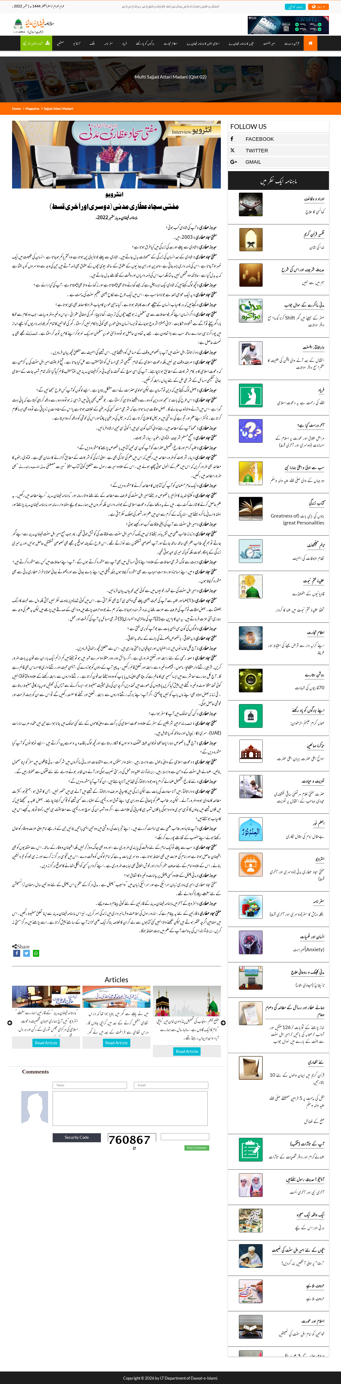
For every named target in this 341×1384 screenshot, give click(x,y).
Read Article (46, 1042)
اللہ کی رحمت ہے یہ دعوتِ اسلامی (300, 402)
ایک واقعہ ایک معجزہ (310, 1214)
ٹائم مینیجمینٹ (315, 545)
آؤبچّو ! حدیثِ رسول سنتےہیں (305, 1179)
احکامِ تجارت (170, 43)
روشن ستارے (314, 674)
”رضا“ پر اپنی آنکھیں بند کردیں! (302, 1263)
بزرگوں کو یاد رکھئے (145, 43)
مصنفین (60, 43)
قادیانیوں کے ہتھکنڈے (308, 593)
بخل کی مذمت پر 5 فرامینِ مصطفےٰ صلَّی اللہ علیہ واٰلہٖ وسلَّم (296, 1101)
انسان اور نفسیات (312, 936)
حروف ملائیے (315, 1285)
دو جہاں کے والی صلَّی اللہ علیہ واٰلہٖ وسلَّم (297, 480)
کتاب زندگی (316, 502)
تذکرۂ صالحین (315, 745)
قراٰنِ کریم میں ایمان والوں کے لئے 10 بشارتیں (297, 1078)
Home (16, 108)
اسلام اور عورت (313, 1321)
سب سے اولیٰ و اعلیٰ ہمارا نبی (304, 467)
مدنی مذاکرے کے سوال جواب (304, 305)
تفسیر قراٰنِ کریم (314, 234)
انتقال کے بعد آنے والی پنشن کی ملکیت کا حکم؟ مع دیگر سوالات (296, 363)
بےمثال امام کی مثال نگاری (305, 836)
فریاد (124, 43)
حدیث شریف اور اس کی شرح (303, 269)
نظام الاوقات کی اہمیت (308, 558)
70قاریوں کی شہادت (309, 687)
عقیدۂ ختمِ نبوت (313, 580)
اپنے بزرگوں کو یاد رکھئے (308, 710)
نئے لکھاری (316, 1062)
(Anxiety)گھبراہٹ (308, 949)
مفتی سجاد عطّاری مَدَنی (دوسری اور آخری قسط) (297, 875)
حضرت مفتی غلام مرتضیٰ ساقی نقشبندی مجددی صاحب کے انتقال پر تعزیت (299, 797)
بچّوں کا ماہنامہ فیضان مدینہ (241, 43)
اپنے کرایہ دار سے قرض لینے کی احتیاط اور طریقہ (296, 648)
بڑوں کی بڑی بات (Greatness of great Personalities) (297, 519)
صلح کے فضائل (314, 1121)
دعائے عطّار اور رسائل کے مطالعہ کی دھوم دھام (295, 1010)
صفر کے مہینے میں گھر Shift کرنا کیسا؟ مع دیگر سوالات (296, 321)
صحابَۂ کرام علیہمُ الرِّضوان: (307, 723)
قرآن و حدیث (291, 43)
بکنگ (92, 43)
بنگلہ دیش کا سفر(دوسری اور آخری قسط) (297, 914)
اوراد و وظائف (314, 198)
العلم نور (318, 823)
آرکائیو (76, 43)
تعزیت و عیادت (313, 781)
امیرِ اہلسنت (269, 43)
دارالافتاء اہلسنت (313, 347)
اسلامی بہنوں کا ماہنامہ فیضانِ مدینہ (203, 43)
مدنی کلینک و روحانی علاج (307, 972)
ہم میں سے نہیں (313, 282)
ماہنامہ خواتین (295, 6)
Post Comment (196, 1147)
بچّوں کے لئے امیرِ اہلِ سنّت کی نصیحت (298, 1250)
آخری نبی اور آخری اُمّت (307, 1192)
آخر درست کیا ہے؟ (310, 425)
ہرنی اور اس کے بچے (309, 1227)
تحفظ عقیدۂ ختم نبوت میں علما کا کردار (300, 609)
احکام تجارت (315, 632)
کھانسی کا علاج (315, 211)
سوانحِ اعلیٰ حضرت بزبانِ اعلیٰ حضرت (300, 758)
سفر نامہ (108, 43)
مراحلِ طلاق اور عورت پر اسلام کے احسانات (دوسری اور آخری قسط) (299, 441)
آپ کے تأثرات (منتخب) (307, 1143)
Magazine (32, 108)
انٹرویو (320, 858)
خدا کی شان (316, 247)
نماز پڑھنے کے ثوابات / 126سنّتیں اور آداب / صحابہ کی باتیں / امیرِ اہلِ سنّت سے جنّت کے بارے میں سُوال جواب (297, 1034)
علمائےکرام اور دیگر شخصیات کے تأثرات (296, 1156)
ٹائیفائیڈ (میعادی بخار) (310, 985)
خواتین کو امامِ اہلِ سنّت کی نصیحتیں (301, 1334)
